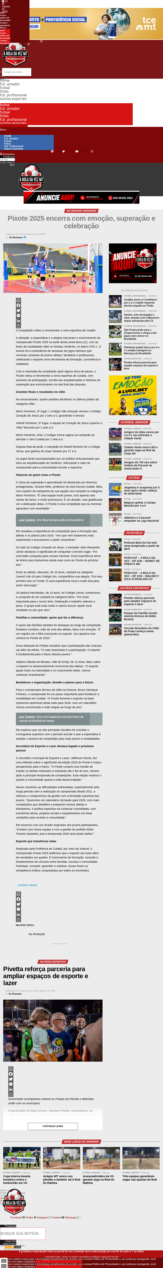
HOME (5, 80)
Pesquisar (9, 156)
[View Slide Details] (133, 414)
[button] (5, 28)
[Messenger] (59, 315)
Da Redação (37, 934)
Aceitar (39, 1261)
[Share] (59, 325)
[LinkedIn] (59, 320)
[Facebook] (59, 305)
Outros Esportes (13, 99)
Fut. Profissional (13, 95)
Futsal (5, 88)
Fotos (4, 91)
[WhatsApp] (59, 300)
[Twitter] (59, 310)
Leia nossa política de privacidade (62, 1261)
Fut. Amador (10, 84)
